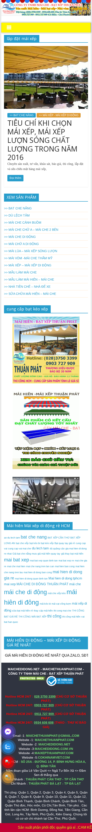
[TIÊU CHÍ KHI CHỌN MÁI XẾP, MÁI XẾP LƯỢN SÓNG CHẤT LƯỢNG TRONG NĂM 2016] (46, 49)
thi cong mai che (62, 610)
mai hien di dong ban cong (38, 572)
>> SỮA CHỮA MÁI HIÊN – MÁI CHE (30, 294)
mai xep (10, 584)
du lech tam (40, 548)
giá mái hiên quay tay (49, 553)
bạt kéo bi (34, 543)
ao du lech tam (12, 537)
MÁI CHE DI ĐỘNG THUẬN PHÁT (42, 584)
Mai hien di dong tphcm (65, 578)
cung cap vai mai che (19, 548)
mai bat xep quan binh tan (44, 560)
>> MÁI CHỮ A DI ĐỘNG (21, 244)
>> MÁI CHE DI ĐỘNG (20, 237)
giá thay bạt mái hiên (72, 553)
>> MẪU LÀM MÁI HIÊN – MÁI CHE (29, 279)
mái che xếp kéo (57, 593)
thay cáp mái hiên (43, 610)
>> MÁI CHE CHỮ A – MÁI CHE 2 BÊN (31, 229)
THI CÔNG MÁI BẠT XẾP (32, 616)
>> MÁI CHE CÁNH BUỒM (22, 222)
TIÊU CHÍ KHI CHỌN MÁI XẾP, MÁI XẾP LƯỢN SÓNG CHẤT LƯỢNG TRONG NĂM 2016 (42, 140)
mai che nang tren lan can (40, 566)
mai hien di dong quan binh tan (31, 578)
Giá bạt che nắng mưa (25, 553)
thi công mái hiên (71, 616)
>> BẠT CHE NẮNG (21, 115)
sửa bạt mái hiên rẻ (22, 610)
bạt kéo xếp (47, 543)
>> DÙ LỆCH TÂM (17, 215)
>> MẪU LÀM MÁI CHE (20, 272)
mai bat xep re (66, 560)
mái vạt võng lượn (61, 603)
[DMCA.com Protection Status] (32, 678)
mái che (75, 584)
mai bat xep (16, 560)
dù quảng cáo (57, 548)
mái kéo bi (45, 603)
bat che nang (34, 536)
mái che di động (25, 592)
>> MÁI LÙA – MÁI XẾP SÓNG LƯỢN (30, 251)
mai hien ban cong (65, 566)
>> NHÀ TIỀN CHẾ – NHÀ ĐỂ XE (27, 286)
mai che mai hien (16, 566)
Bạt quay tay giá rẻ (64, 543)
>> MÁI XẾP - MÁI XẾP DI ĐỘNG (58, 115)
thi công (54, 616)
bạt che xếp (22, 543)
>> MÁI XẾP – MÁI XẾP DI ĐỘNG (27, 265)
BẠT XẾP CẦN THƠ (58, 537)
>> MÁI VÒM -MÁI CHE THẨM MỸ (28, 258)
